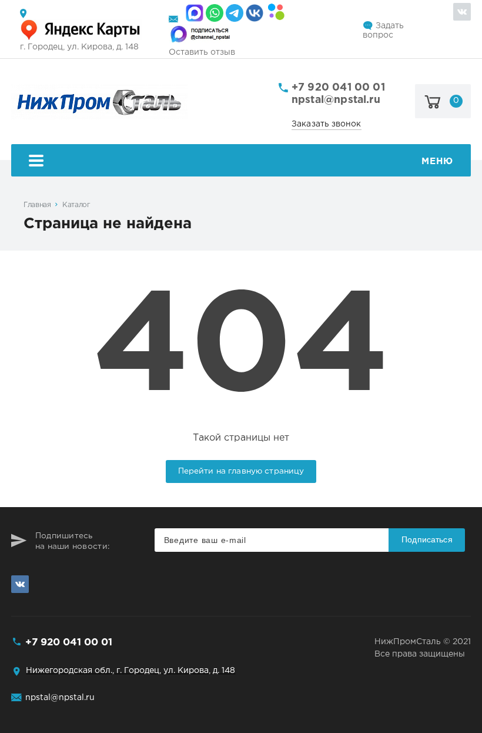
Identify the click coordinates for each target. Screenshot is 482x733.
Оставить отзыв (202, 52)
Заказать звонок (327, 124)
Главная (37, 205)
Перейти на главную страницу (241, 471)
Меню (437, 161)
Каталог (76, 205)
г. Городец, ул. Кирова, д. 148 (79, 47)
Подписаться (427, 539)
